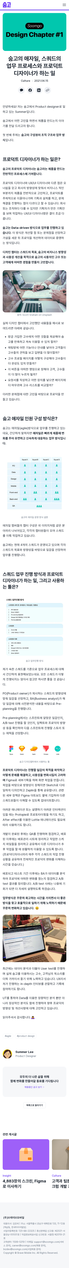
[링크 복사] (47, 90)
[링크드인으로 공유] (39, 90)
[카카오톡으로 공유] (21, 90)
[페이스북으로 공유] (30, 90)
